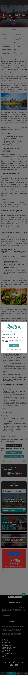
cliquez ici (5, 341)
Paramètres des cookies (14, 349)
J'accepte (14, 345)
